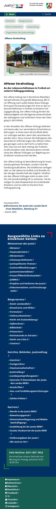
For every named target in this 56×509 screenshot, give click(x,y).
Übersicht (12, 486)
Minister (14, 248)
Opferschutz (16, 323)
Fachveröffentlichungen (22, 267)
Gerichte (14, 360)
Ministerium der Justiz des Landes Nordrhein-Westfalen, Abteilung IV (26, 207)
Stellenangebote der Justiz (24, 437)
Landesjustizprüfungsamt (23, 375)
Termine (14, 343)
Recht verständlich (14, 26)
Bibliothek (15, 327)
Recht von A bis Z (19, 339)
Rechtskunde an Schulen (23, 335)
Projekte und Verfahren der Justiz (27, 283)
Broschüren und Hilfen (22, 307)
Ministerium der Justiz (21, 243)
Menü (11, 14)
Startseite (10, 21)
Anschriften (16, 387)
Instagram (13, 506)
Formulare (15, 311)
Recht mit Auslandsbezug (23, 319)
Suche (48, 14)
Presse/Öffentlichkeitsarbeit (25, 275)
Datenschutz (13, 482)
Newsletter (13, 489)
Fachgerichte (17, 364)
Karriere (13, 407)
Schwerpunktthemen (21, 259)
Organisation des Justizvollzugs (20, 32)
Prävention (16, 331)
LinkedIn (12, 502)
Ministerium (16, 255)
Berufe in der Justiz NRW (23, 411)
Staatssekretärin (19, 251)
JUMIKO (14, 279)
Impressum (13, 479)
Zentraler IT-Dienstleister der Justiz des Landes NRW (28, 381)
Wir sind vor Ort (18, 441)
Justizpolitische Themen (22, 263)
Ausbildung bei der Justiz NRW (26, 426)
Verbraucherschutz (20, 315)
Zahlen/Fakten (18, 398)
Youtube (12, 499)
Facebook (13, 492)
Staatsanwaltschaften (22, 368)
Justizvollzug (33, 26)
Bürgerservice (25, 21)
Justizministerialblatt (21, 271)
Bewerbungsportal (20, 415)
